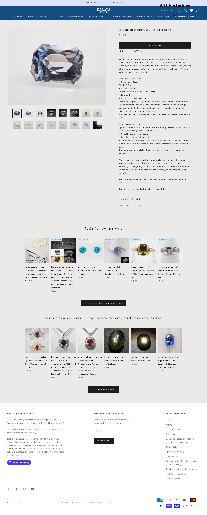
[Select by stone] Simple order (134, 134)
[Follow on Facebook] (8, 489)
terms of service (173, 429)
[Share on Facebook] (128, 205)
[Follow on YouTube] (32, 489)
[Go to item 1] (17, 113)
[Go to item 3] (40, 113)
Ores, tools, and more (120, 17)
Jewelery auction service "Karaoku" (181, 469)
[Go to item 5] (63, 113)
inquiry (169, 424)
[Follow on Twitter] (16, 489)
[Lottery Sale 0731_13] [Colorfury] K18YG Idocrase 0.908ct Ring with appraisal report (142, 272)
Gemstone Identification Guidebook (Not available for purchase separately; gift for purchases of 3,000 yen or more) (37, 274)
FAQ (168, 419)
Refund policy (172, 434)
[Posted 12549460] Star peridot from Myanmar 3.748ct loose (114, 360)
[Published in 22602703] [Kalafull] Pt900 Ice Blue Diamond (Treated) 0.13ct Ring (169, 272)
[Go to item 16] (97, 124)
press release (171, 456)
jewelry (43, 17)
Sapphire (136, 82)
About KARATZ (144, 17)
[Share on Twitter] (132, 205)
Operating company (175, 451)
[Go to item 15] (86, 124)
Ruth (30, 17)
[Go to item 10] (28, 124)
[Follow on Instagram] (24, 489)
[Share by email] (140, 205)
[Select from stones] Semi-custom (136, 137)
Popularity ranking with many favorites (125, 318)
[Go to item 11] (40, 124)
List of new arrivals (63, 318)
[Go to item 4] (51, 113)
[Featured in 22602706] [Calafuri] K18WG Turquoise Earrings (90, 270)
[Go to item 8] (97, 113)
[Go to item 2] (28, 113)
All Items (17, 17)
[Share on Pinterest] (136, 205)
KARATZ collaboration (176, 474)
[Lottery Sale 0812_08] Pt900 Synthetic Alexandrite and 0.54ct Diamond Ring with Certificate (37, 362)
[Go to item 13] (63, 124)
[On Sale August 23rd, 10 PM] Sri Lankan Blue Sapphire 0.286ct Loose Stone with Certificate (168, 362)
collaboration (96, 17)
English (12, 503)
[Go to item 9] (17, 124)
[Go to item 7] (86, 113)
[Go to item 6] (74, 113)
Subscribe (103, 441)
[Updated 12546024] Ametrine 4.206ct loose (141, 359)
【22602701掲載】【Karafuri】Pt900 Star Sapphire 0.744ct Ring (114, 270)
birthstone (58, 17)
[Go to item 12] (51, 124)
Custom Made (76, 17)
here (121, 147)
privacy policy (172, 447)
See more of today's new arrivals (103, 303)
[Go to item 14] (74, 124)
